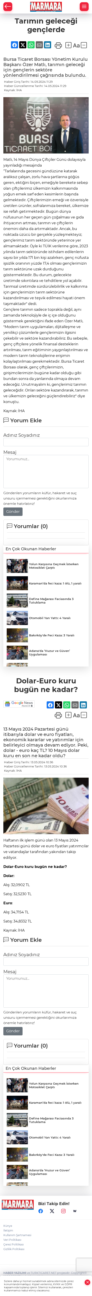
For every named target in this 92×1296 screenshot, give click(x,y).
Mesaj (9, 452)
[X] (52, 1211)
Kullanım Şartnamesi (17, 1235)
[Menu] (84, 6)
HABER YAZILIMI (14, 1272)
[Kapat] (87, 1282)
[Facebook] (40, 1211)
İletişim (8, 1230)
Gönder (13, 511)
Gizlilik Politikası (13, 1249)
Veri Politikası (12, 1239)
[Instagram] (63, 1211)
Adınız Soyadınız (21, 435)
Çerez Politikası (13, 1244)
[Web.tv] (74, 1211)
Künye (7, 1225)
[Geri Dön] (7, 6)
